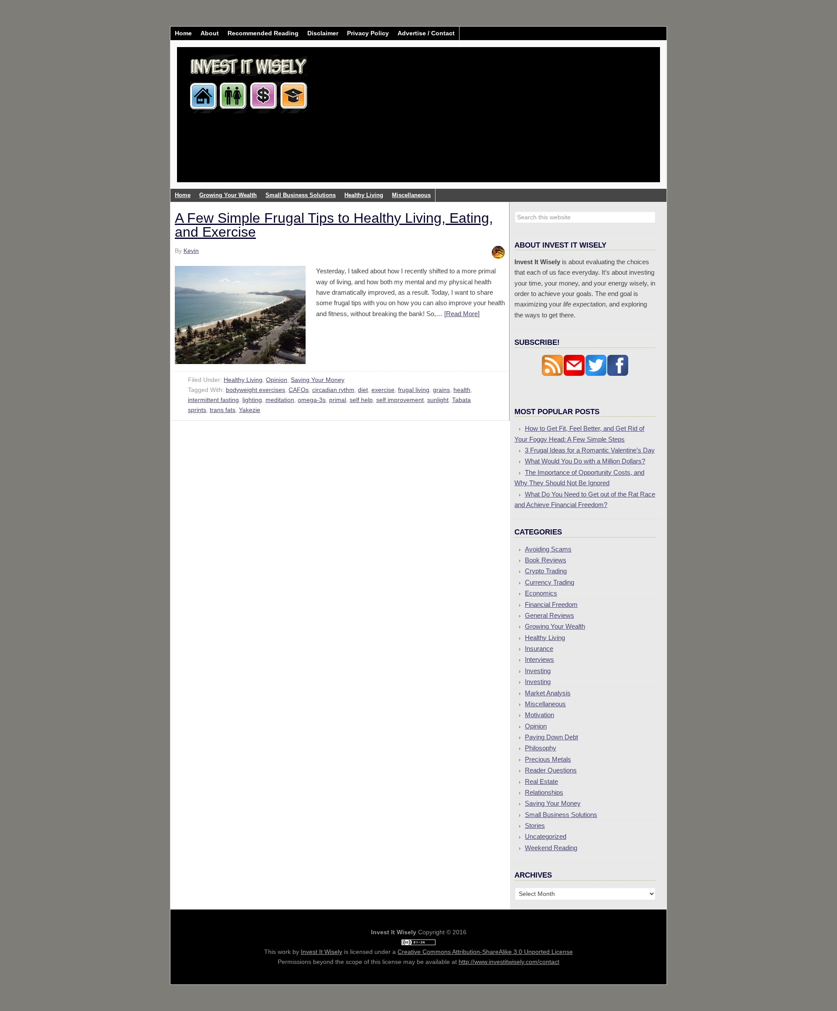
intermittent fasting (213, 399)
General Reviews (549, 615)
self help (361, 399)
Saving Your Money (317, 379)
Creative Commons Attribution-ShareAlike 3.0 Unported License (485, 951)
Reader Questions (551, 770)
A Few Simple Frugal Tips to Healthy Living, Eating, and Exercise (334, 225)
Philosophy (540, 748)
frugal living (413, 389)
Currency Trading (549, 582)
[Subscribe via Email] (574, 374)
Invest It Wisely (249, 80)
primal (337, 399)
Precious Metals (548, 759)
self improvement (400, 399)
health (461, 389)
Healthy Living (243, 379)
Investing (538, 670)
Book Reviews (545, 560)
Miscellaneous (545, 704)
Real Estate (541, 781)
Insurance (539, 648)
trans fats (222, 409)
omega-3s (312, 399)
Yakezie (249, 409)
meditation (279, 399)
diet (363, 389)
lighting (252, 399)
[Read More (461, 313)
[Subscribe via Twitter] (596, 374)
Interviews (539, 659)
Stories (535, 825)
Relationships (544, 792)
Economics (541, 593)
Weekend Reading (551, 847)
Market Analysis (548, 693)
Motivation (539, 714)
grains (441, 389)
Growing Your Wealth (555, 626)
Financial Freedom (551, 604)
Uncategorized (545, 836)
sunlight (438, 399)
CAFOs (299, 389)
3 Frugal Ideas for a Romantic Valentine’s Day (590, 450)
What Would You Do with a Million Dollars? (585, 461)
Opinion (276, 379)
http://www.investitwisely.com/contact (509, 961)
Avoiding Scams (548, 549)
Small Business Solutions (561, 814)
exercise (383, 389)
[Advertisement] (470, 121)
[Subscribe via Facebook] (618, 374)
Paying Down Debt (551, 737)
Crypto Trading (546, 571)
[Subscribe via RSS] (552, 374)
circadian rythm (333, 389)
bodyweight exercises (255, 389)
